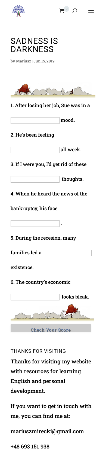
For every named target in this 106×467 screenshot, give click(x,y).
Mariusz (23, 61)
